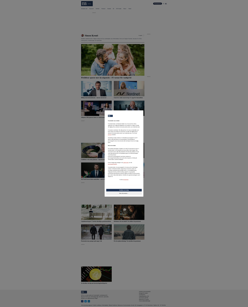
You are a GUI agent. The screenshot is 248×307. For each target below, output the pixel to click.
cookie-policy (126, 162)
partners (110, 134)
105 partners (125, 179)
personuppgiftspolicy (112, 164)
